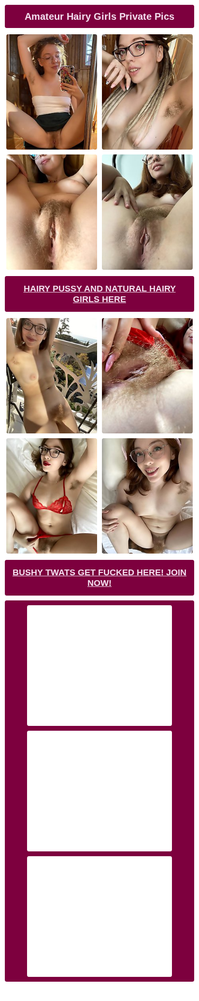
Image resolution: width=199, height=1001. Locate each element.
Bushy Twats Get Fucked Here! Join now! (99, 578)
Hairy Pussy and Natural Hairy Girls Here (100, 294)
